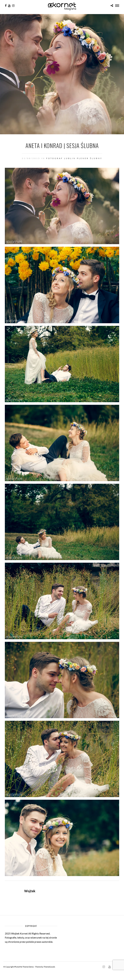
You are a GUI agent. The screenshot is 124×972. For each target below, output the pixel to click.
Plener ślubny (89, 158)
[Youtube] (9, 5)
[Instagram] (13, 5)
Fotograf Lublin (61, 158)
